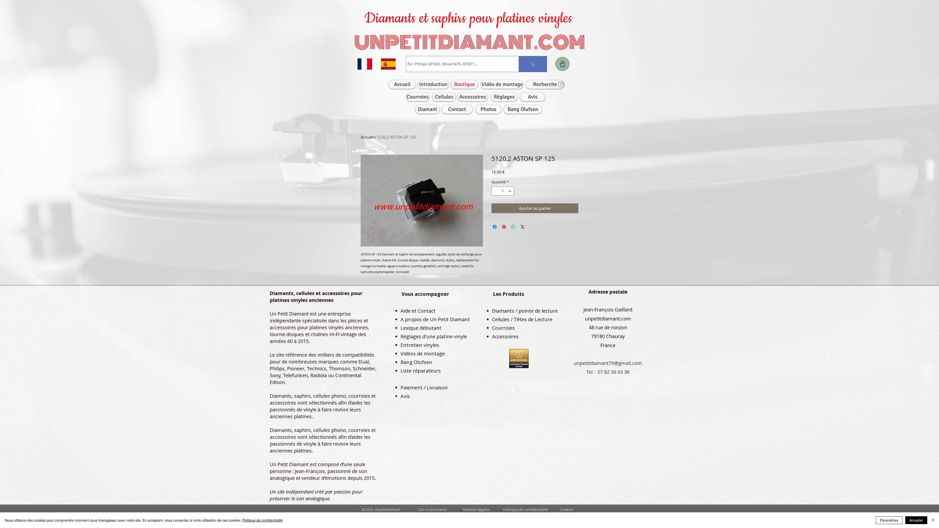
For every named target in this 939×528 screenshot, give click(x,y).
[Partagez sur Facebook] (495, 227)
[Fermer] (933, 520)
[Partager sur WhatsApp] (513, 227)
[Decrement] (495, 191)
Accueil (367, 137)
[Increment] (510, 191)
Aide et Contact (418, 311)
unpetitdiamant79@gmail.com (608, 363)
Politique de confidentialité (262, 520)
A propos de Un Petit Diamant (435, 319)
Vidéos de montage (423, 353)
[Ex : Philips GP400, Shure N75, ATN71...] (533, 64)
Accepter (916, 520)
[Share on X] (522, 227)
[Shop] (562, 64)
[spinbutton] (502, 191)
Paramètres (889, 520)
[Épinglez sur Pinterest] (504, 227)
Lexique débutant (421, 328)
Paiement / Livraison (424, 387)
